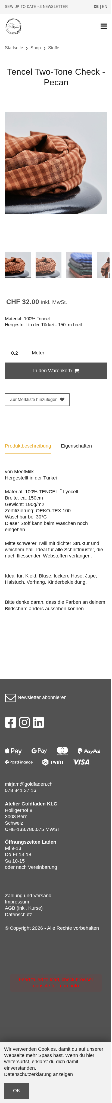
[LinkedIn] (38, 724)
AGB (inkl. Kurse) (24, 908)
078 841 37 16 (20, 790)
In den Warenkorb (52, 370)
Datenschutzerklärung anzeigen (38, 1074)
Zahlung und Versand (28, 895)
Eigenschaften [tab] (76, 446)
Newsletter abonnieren (41, 697)
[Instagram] (24, 724)
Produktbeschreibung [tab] (28, 446)
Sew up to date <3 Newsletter (36, 7)
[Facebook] (10, 724)
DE (96, 7)
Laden (49, 842)
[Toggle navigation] (103, 26)
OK (16, 1090)
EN (104, 7)
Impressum (17, 902)
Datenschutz (18, 914)
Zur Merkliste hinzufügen (34, 399)
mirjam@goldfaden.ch (28, 784)
